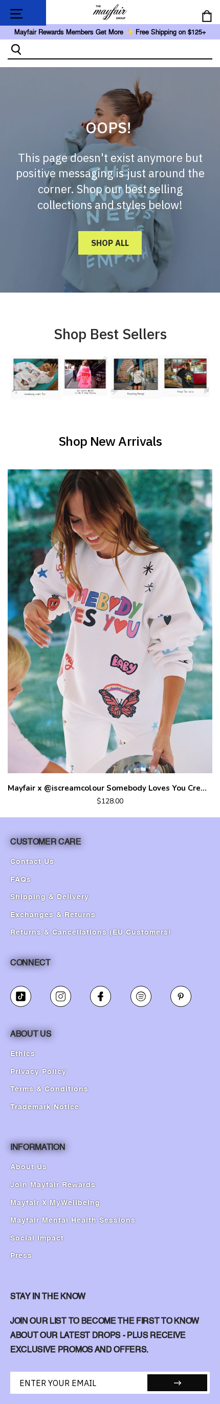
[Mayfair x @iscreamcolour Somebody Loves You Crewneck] (110, 621)
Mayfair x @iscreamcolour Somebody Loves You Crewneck (110, 788)
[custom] (20, 996)
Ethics (22, 1054)
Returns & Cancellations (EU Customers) (90, 932)
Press (21, 1256)
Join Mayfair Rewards (53, 1185)
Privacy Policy (38, 1072)
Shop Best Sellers (110, 333)
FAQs (20, 879)
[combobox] (118, 48)
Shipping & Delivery (49, 897)
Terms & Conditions (49, 1089)
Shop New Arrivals (110, 440)
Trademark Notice (44, 1107)
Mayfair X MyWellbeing (55, 1203)
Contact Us (32, 861)
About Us (28, 1167)
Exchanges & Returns (53, 915)
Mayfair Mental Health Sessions (73, 1220)
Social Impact (37, 1238)
